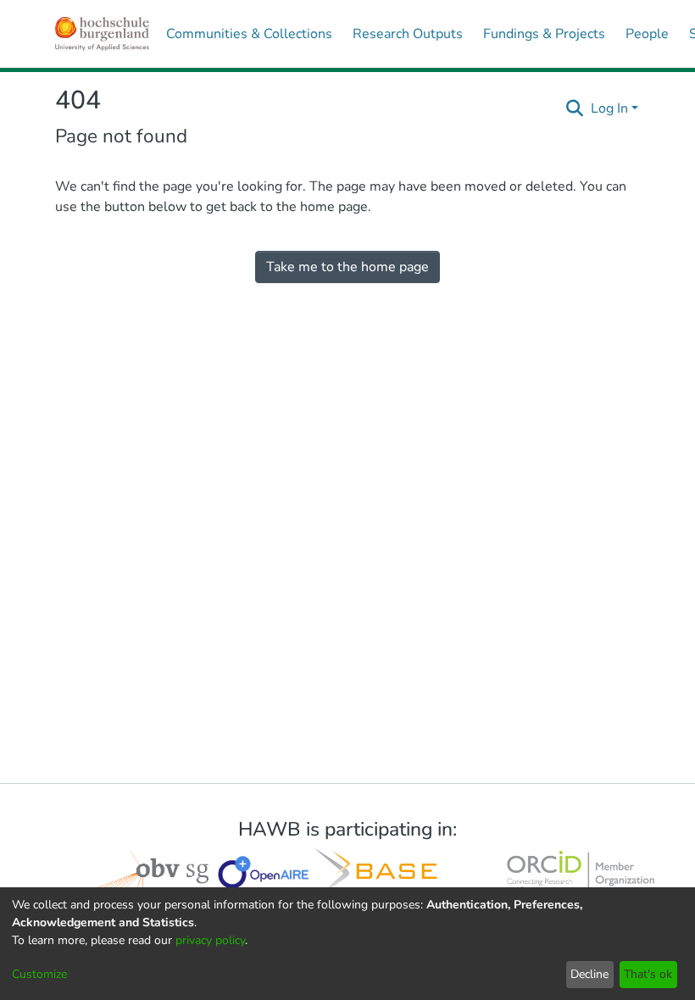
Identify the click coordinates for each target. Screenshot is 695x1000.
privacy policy (210, 940)
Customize (39, 974)
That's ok (648, 974)
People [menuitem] (647, 34)
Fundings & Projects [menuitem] (544, 34)
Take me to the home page (347, 267)
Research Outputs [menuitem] (408, 34)
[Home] (102, 34)
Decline (589, 974)
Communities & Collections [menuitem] (249, 34)
